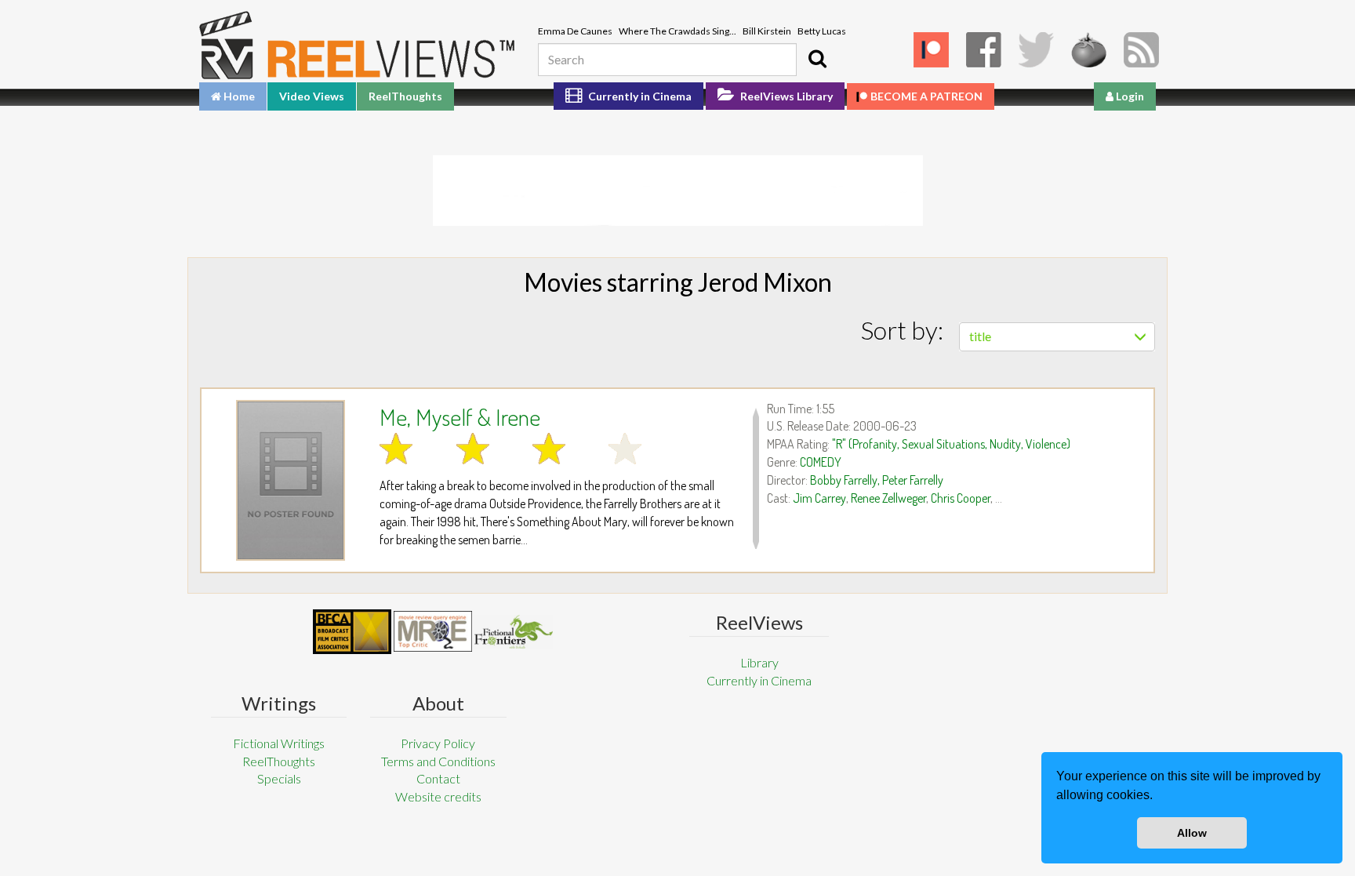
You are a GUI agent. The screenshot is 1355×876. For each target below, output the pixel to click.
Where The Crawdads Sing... (677, 31)
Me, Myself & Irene (460, 416)
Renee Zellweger (888, 498)
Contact (438, 778)
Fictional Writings (279, 743)
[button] (1158, 796)
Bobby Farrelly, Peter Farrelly (876, 480)
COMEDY (820, 462)
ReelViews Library (785, 96)
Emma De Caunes (575, 31)
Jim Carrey (819, 498)
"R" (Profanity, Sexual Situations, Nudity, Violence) (951, 444)
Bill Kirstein (767, 31)
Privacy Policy (438, 743)
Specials (279, 778)
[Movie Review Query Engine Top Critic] (433, 631)
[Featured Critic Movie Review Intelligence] (352, 632)
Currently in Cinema (639, 96)
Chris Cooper (960, 498)
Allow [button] (1192, 833)
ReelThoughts (405, 96)
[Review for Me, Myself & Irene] (290, 480)
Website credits (438, 796)
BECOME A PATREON (926, 96)
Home (238, 96)
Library (759, 662)
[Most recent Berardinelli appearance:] (513, 632)
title (980, 336)
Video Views (311, 96)
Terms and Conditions (438, 761)
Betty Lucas (821, 31)
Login (1128, 96)
